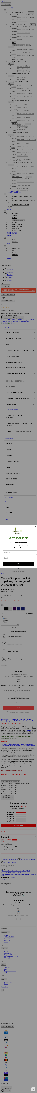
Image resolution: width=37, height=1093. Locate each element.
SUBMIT (18, 563)
